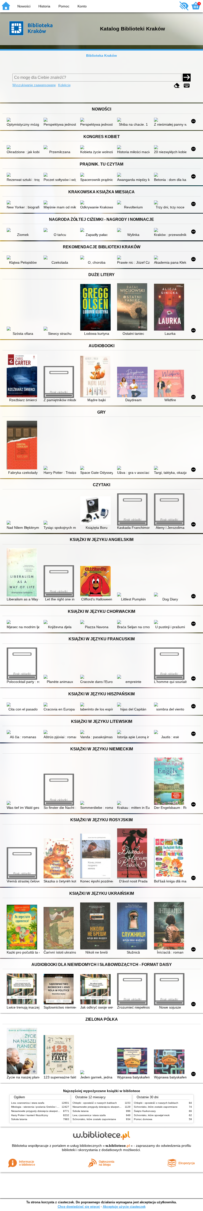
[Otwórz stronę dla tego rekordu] (23, 120)
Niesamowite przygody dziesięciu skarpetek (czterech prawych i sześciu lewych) (56, 1111)
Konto (82, 6)
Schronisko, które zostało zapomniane (94, 1119)
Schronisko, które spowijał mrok (152, 1115)
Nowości (23, 6)
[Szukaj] (187, 78)
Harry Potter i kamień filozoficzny (29, 1115)
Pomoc (63, 6)
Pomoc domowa (143, 1119)
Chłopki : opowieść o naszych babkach (95, 1102)
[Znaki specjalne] (187, 86)
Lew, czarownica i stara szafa (27, 1102)
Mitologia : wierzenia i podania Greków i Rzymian (39, 1106)
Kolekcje (64, 85)
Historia (44, 6)
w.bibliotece (117, 1146)
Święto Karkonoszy (145, 1111)
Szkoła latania (19, 1119)
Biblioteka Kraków (101, 55)
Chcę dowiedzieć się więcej (79, 1207)
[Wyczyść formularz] (177, 86)
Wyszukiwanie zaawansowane (34, 85)
